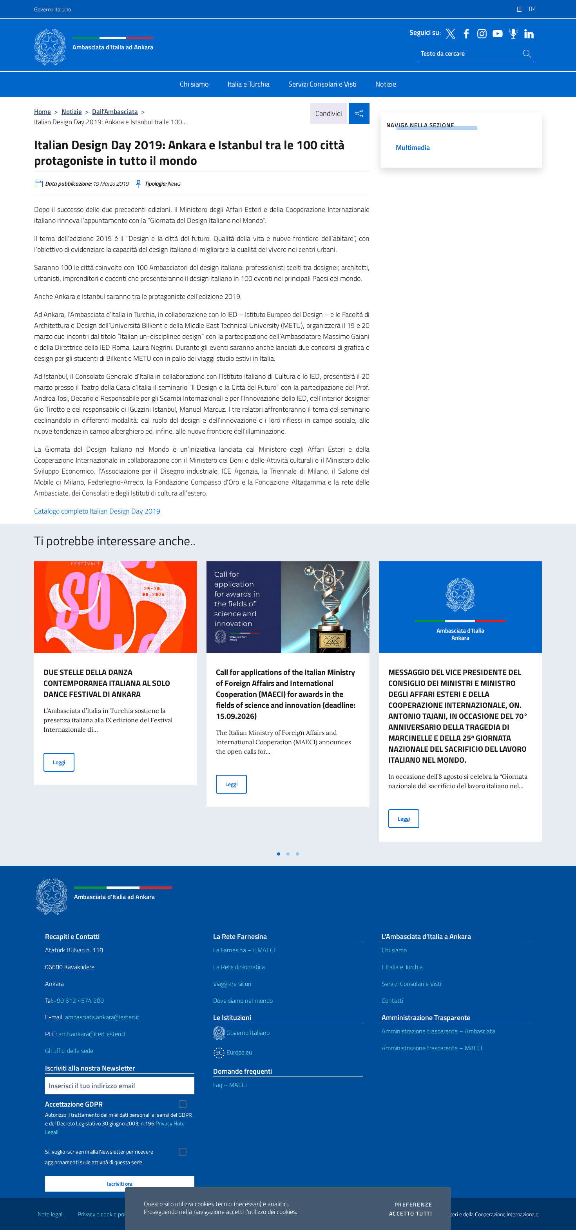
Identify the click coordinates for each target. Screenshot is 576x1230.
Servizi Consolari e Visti (411, 983)
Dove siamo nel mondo (243, 1000)
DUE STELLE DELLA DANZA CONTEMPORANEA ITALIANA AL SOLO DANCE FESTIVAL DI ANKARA (106, 683)
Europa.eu (238, 1052)
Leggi (63, 762)
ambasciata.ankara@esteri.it (102, 1017)
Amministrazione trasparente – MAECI (432, 1048)
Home (42, 111)
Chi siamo (394, 950)
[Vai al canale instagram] (480, 33)
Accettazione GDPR (74, 1104)
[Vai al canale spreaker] (511, 33)
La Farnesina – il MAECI (244, 950)
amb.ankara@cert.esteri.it (92, 1033)
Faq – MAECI (230, 1084)
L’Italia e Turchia (402, 966)
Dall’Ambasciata (115, 111)
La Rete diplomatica (239, 966)
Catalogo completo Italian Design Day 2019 (97, 511)
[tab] (278, 854)
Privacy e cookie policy (105, 1214)
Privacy (164, 1123)
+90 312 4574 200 (78, 1000)
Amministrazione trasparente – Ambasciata (438, 1031)
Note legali (50, 1214)
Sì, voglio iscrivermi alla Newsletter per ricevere (99, 1151)
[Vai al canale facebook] (464, 33)
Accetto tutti (410, 1213)
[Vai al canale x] (448, 33)
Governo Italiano (52, 9)
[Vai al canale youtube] (496, 33)
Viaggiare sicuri (232, 983)
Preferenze (413, 1204)
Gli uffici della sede (69, 1050)
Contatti (392, 1000)
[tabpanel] (115, 704)
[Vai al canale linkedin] (527, 33)
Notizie (72, 111)
